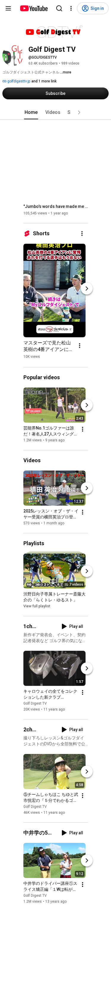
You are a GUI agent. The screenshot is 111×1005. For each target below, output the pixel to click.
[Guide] (8, 8)
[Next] (87, 288)
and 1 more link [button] (44, 81)
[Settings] (71, 8)
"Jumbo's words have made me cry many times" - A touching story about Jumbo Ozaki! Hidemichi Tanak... (55, 206)
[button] (79, 112)
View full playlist (36, 606)
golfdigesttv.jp (18, 81)
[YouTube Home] (33, 8)
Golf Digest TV (35, 703)
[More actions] (82, 233)
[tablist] (55, 112)
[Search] (59, 8)
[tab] (31, 112)
